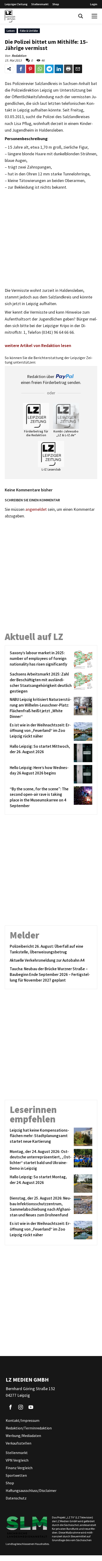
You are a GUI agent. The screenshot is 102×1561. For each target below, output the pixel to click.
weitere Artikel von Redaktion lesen (38, 345)
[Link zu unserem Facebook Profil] (10, 1407)
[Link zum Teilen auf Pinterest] (30, 69)
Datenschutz (16, 1498)
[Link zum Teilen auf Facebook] (21, 69)
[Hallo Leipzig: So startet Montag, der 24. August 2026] (82, 1183)
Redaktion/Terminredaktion (29, 1428)
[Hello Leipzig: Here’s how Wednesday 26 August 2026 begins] (82, 774)
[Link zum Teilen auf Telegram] (49, 69)
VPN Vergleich (17, 1460)
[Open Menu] (94, 16)
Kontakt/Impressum (22, 1420)
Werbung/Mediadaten (23, 1435)
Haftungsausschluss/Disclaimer (31, 1490)
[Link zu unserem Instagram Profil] (20, 1407)
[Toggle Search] (80, 16)
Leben (11, 30)
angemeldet (36, 509)
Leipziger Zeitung (16, 4)
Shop (55, 4)
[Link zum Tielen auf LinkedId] (59, 69)
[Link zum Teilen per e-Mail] (78, 69)
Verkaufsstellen (18, 1443)
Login (93, 4)
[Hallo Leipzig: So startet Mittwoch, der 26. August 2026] (82, 753)
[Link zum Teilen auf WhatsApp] (40, 69)
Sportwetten (16, 1475)
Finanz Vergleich (19, 1467)
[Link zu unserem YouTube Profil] (31, 1407)
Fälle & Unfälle (29, 30)
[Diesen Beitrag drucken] (68, 69)
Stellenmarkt (40, 4)
